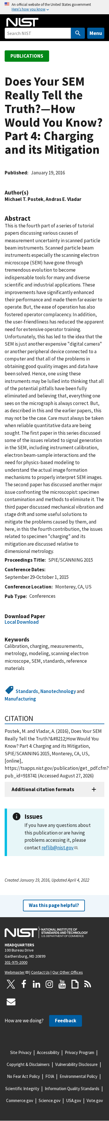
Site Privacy (20, 1052)
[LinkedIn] (36, 984)
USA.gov (73, 1100)
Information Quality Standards (72, 1088)
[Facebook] (23, 984)
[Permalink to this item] (31, 193)
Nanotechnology (58, 691)
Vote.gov (95, 1100)
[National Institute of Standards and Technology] (46, 932)
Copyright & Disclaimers (28, 1064)
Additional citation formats (43, 789)
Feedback (65, 1020)
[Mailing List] (11, 1001)
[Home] (22, 22)
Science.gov (49, 1100)
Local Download (22, 622)
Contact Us (40, 972)
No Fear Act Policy (23, 1076)
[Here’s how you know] (54, 7)
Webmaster (15, 972)
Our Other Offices (67, 972)
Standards (27, 691)
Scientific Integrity (22, 1088)
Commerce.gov (19, 1100)
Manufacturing (20, 699)
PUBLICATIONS (26, 56)
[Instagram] (49, 984)
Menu (96, 33)
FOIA (49, 1076)
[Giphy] (75, 984)
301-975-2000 (16, 962)
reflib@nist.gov (58, 847)
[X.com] (11, 984)
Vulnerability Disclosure (76, 1064)
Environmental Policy (78, 1076)
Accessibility (48, 1052)
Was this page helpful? (54, 905)
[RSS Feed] (87, 984)
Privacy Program (79, 1052)
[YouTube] (62, 984)
